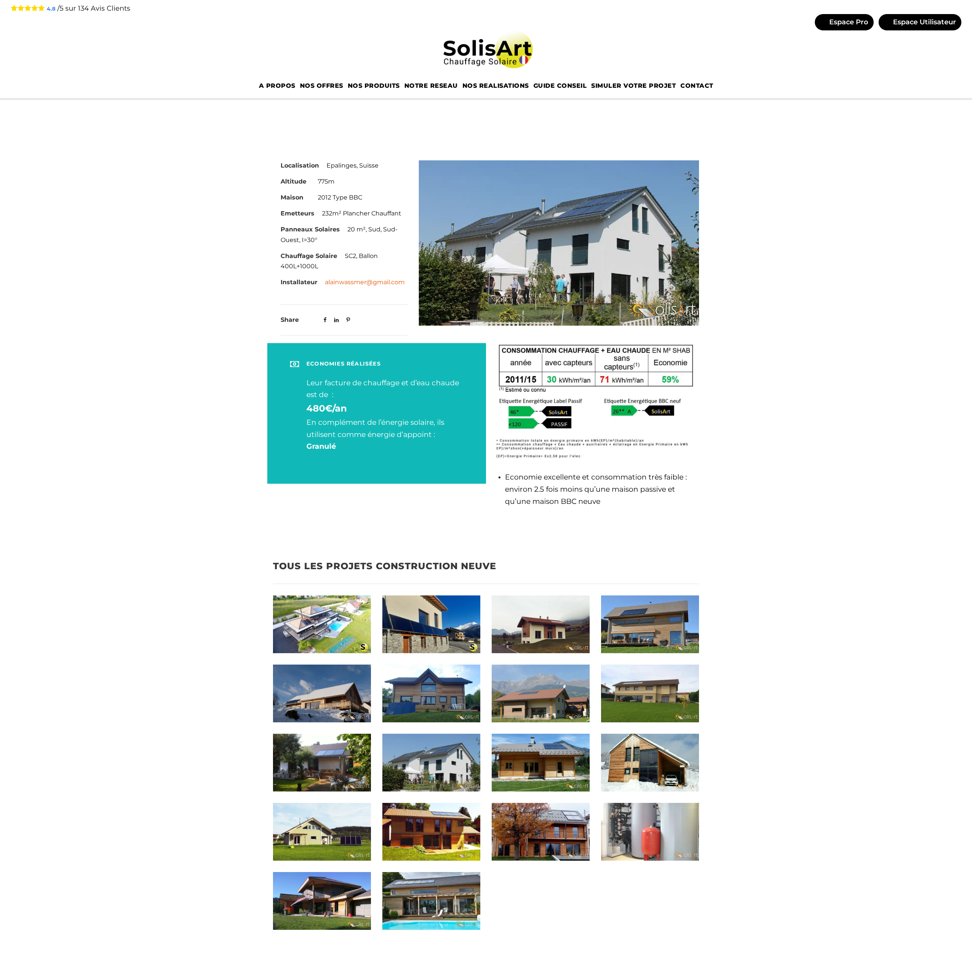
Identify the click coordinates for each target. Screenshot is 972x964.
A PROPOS (277, 85)
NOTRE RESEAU (431, 85)
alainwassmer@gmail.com (365, 282)
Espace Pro (847, 22)
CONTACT (696, 85)
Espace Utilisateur (923, 22)
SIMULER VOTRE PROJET (633, 85)
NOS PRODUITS (374, 85)
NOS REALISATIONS (495, 85)
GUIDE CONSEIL (560, 85)
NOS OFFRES (321, 85)
